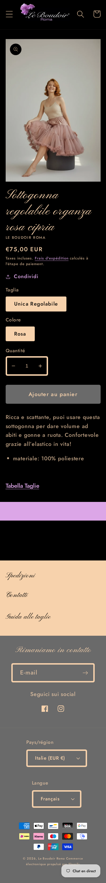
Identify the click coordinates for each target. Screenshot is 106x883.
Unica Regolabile (36, 304)
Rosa (20, 334)
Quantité (15, 350)
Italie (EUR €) (50, 758)
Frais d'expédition (51, 258)
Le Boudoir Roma (51, 858)
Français (50, 798)
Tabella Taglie (22, 486)
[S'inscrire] (85, 673)
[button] (9, 14)
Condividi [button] (26, 276)
